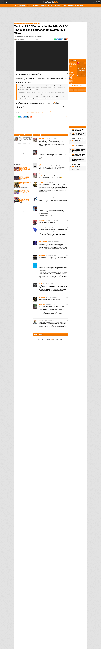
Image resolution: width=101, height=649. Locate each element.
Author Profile (18, 143)
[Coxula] (35, 286)
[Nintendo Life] (50, 2)
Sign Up (96, 2)
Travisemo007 (42, 220)
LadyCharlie (41, 164)
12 (67, 264)
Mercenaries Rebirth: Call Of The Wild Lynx (25, 77)
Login (93, 2)
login (52, 339)
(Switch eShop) (39, 111)
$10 (83, 90)
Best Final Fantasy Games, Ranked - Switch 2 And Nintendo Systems (78, 168)
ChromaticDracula (43, 241)
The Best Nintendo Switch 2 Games (77, 146)
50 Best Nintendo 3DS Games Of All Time (78, 164)
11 (67, 255)
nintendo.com (71, 81)
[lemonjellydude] (35, 154)
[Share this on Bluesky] (57, 39)
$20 (79, 90)
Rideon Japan (71, 72)
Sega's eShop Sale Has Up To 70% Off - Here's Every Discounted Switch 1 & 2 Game (25, 199)
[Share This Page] (89, 2)
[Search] (6, 2)
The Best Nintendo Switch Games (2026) (35, 112)
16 (67, 116)
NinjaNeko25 (42, 304)
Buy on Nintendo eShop (77, 85)
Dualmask (41, 207)
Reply (29, 143)
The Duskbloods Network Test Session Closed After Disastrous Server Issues (79, 150)
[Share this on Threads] (65, 39)
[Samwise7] (35, 200)
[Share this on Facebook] (60, 39)
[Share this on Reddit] (67, 39)
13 (67, 283)
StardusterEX (42, 264)
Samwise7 (41, 197)
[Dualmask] (35, 210)
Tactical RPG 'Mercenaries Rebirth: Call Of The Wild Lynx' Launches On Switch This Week (41, 30)
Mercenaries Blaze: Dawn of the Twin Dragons (46, 102)
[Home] (15, 5)
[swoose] (35, 231)
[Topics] (2, 2)
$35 (75, 90)
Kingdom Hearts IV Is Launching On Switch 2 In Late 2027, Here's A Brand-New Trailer (25, 169)
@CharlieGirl (41, 175)
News (16, 23)
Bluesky (24, 143)
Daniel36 (41, 182)
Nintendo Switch (28, 23)
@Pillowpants (41, 165)
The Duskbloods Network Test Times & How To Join (79, 137)
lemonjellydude (42, 151)
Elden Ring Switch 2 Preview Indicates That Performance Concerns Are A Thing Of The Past (25, 184)
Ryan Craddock (21, 39)
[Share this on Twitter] (62, 39)
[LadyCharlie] (35, 167)
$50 (71, 90)
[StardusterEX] (35, 267)
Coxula (40, 283)
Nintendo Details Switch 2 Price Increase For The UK (79, 155)
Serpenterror (42, 255)
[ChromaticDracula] (35, 244)
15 (67, 304)
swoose (40, 227)
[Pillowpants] (35, 141)
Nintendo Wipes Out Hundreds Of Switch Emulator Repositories (78, 159)
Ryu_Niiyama (42, 297)
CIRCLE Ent (71, 69)
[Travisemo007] (35, 224)
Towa (40, 320)
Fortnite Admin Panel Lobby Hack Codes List (78, 130)
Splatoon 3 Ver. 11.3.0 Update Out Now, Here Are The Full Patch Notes (24, 191)
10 (67, 241)
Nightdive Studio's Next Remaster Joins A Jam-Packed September (24, 177)
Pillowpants (41, 138)
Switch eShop (21, 23)
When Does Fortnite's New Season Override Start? (78, 134)
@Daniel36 (41, 266)
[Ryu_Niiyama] (35, 300)
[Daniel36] (35, 186)
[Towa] (35, 323)
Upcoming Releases (36, 23)
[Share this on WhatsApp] (55, 39)
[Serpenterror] (35, 259)
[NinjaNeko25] (35, 308)
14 (67, 297)
